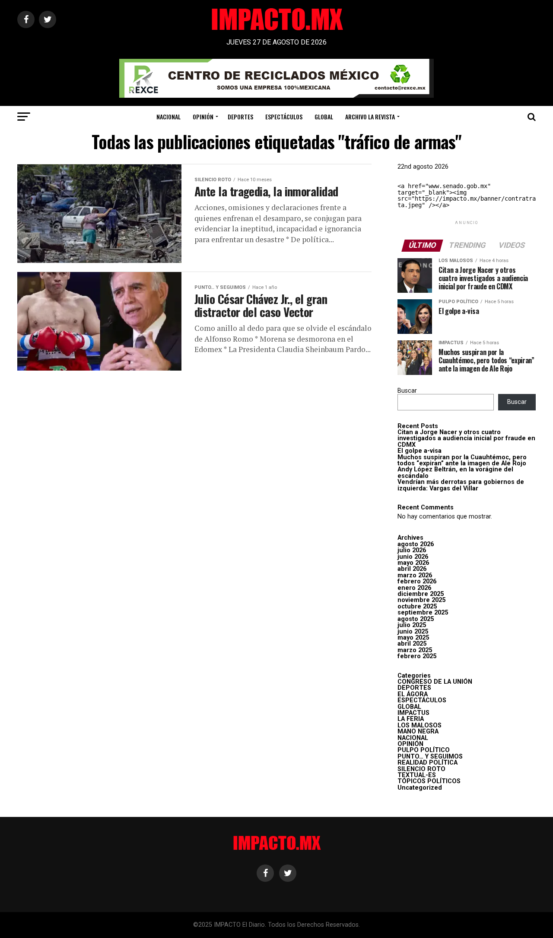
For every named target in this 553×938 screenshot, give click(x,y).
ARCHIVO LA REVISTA (370, 116)
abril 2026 (411, 569)
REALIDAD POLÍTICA (427, 762)
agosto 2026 (415, 544)
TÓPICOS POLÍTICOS (429, 781)
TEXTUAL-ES (416, 775)
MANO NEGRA (418, 731)
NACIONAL (168, 116)
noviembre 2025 (421, 600)
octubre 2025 (417, 606)
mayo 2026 (413, 563)
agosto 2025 (415, 619)
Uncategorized (419, 787)
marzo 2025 (414, 650)
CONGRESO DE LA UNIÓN (434, 681)
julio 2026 (411, 550)
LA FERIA (410, 719)
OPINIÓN (203, 116)
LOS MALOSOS (419, 725)
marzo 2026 (414, 575)
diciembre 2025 (420, 594)
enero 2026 (414, 588)
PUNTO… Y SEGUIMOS (430, 756)
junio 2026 (412, 556)
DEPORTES (240, 116)
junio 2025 (412, 631)
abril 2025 (411, 643)
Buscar (407, 390)
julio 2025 (411, 625)
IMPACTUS (413, 713)
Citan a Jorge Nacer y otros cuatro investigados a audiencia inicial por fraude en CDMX (466, 438)
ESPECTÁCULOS (283, 116)
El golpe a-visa (419, 451)
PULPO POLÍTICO (423, 750)
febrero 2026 (416, 581)
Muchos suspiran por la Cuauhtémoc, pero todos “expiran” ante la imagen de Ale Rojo (462, 460)
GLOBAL (324, 116)
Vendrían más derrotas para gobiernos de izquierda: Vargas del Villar (460, 485)
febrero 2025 (416, 656)
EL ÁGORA (412, 694)
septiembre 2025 (422, 612)
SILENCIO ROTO (421, 769)
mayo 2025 (413, 637)
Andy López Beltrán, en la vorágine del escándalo (455, 472)
